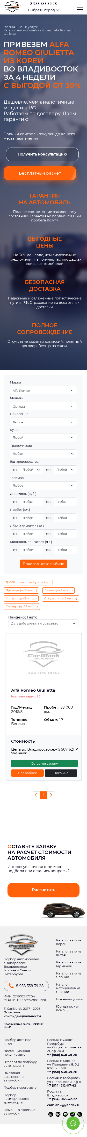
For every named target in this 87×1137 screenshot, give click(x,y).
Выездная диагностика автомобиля (14, 1076)
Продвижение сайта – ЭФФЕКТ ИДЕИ (24, 1026)
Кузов (14, 430)
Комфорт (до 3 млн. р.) (21, 598)
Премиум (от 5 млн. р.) (21, 590)
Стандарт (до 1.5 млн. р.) (22, 606)
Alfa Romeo (62, 30)
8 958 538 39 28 (43, 4)
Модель (16, 398)
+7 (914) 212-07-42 (61, 1085)
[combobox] (43, 390)
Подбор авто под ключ (17, 1041)
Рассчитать (43, 890)
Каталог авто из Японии (68, 975)
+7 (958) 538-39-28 (62, 1055)
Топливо (17, 478)
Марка (15, 382)
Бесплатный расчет (40, 173)
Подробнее (27, 773)
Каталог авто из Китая (68, 953)
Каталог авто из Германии (68, 964)
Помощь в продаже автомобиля (19, 1111)
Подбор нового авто (20, 1087)
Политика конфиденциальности (22, 1014)
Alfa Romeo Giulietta (33, 690)
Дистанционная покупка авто (17, 1052)
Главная (9, 27)
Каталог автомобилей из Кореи (27, 30)
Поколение (19, 414)
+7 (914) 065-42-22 (62, 1099)
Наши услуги (28, 27)
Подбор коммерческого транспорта (16, 1098)
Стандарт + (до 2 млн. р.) (60, 598)
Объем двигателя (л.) (27, 526)
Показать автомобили (43, 563)
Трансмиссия (21, 446)
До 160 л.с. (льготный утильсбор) (28, 582)
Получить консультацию (42, 154)
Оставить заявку (44, 763)
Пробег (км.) (20, 510)
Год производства (24, 461)
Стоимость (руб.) (23, 494)
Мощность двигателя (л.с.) (31, 542)
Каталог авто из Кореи (68, 942)
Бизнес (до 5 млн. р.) (58, 590)
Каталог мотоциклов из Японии (68, 988)
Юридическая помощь (67, 1008)
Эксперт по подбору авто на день (20, 1063)
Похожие (60, 773)
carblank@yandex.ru (63, 1105)
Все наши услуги (69, 999)
